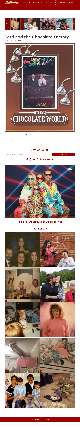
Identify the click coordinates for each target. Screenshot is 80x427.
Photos (26, 2)
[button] (71, 7)
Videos (36, 2)
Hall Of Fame (46, 2)
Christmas (8, 40)
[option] (15, 24)
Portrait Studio (63, 2)
